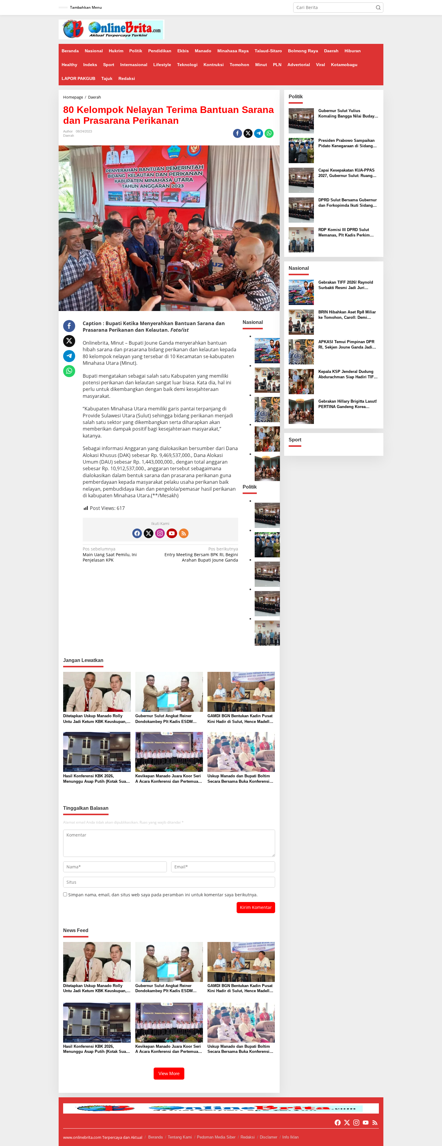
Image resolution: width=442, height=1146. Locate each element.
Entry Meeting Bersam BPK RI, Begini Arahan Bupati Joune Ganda (201, 554)
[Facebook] (137, 533)
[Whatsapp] (269, 133)
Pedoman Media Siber (216, 1137)
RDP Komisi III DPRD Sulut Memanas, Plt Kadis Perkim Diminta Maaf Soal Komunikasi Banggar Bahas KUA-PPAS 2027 (347, 232)
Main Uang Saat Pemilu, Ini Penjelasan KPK (110, 554)
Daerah (68, 135)
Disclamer (268, 1137)
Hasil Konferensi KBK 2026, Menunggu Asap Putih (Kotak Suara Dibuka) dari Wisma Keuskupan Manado (96, 779)
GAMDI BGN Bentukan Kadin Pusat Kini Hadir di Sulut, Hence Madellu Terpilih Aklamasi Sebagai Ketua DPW (239, 719)
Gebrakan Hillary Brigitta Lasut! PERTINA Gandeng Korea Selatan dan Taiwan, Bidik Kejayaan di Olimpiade (347, 404)
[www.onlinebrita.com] (111, 29)
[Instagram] (160, 533)
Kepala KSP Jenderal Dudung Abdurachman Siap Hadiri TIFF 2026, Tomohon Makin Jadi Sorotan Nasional (347, 374)
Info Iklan (290, 1137)
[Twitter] (148, 533)
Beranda (155, 1137)
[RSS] (184, 533)
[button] (378, 7)
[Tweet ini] (248, 133)
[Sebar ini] (237, 133)
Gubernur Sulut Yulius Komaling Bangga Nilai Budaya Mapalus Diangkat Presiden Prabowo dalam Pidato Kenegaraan (347, 113)
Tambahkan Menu (86, 7)
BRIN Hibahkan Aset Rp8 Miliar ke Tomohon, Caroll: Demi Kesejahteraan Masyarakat (347, 315)
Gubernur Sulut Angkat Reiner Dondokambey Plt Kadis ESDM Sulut (164, 719)
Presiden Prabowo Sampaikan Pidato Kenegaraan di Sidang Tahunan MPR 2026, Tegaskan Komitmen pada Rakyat (346, 143)
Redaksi (248, 1137)
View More (169, 1073)
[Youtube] (172, 533)
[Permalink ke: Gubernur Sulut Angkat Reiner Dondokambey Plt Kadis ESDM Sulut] (169, 691)
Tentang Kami (180, 1137)
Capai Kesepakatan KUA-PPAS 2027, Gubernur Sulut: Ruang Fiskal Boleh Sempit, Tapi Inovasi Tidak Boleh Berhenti (346, 173)
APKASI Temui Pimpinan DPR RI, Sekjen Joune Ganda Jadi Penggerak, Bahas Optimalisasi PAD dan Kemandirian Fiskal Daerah (347, 345)
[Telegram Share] (258, 133)
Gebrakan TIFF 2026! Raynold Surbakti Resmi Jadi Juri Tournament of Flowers (345, 285)
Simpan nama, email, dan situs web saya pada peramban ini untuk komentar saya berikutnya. (163, 895)
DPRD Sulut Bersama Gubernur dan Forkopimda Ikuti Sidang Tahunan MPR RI (347, 203)
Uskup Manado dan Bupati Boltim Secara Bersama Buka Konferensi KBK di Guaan (238, 779)
